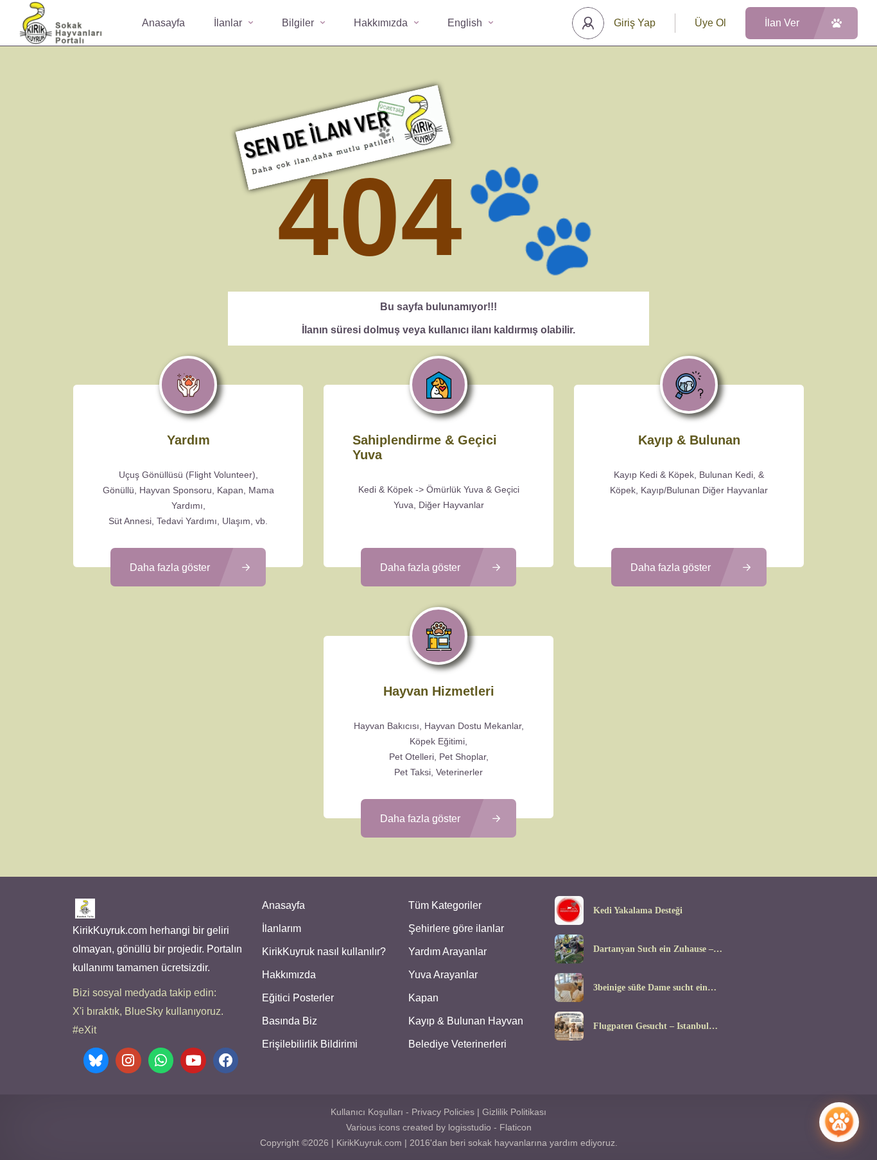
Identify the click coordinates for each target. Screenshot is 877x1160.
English (464, 22)
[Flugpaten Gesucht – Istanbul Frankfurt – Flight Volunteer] (569, 1026)
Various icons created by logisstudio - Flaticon (439, 1127)
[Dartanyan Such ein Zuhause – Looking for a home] (569, 949)
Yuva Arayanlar (443, 974)
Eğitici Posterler (298, 997)
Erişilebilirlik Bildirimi (310, 1044)
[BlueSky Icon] (96, 1060)
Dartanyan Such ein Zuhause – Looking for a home (653, 949)
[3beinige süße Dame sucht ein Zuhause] (569, 987)
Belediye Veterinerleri (457, 1044)
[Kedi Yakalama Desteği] (569, 910)
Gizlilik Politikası (514, 1112)
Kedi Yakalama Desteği (637, 910)
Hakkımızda (381, 22)
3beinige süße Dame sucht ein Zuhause (650, 987)
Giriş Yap (635, 22)
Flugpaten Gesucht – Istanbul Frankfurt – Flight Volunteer (651, 1026)
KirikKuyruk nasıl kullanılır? (324, 951)
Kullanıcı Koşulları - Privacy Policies (402, 1112)
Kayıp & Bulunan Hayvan (465, 1020)
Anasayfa (163, 22)
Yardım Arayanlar (447, 951)
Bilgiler (298, 22)
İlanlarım (281, 928)
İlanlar (228, 22)
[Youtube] (193, 1060)
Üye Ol (710, 22)
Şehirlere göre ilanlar (456, 928)
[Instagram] (128, 1060)
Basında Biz (289, 1020)
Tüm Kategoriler (445, 905)
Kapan (423, 997)
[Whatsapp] (161, 1060)
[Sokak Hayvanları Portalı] (61, 22)
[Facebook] (226, 1060)
